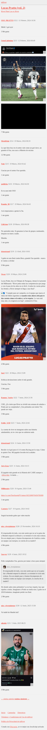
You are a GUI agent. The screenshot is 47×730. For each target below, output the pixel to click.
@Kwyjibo (5, 475)
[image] (23, 332)
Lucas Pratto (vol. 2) (13, 7)
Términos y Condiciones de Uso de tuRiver (17, 717)
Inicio (3, 713)
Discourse (13, 727)
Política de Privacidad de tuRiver (13, 721)
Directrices (21, 713)
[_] (23, 50)
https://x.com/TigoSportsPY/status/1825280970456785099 (22, 495)
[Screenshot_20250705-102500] (17, 657)
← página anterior (7, 699)
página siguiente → (22, 699)
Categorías (11, 713)
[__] (23, 78)
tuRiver (4, 2)
